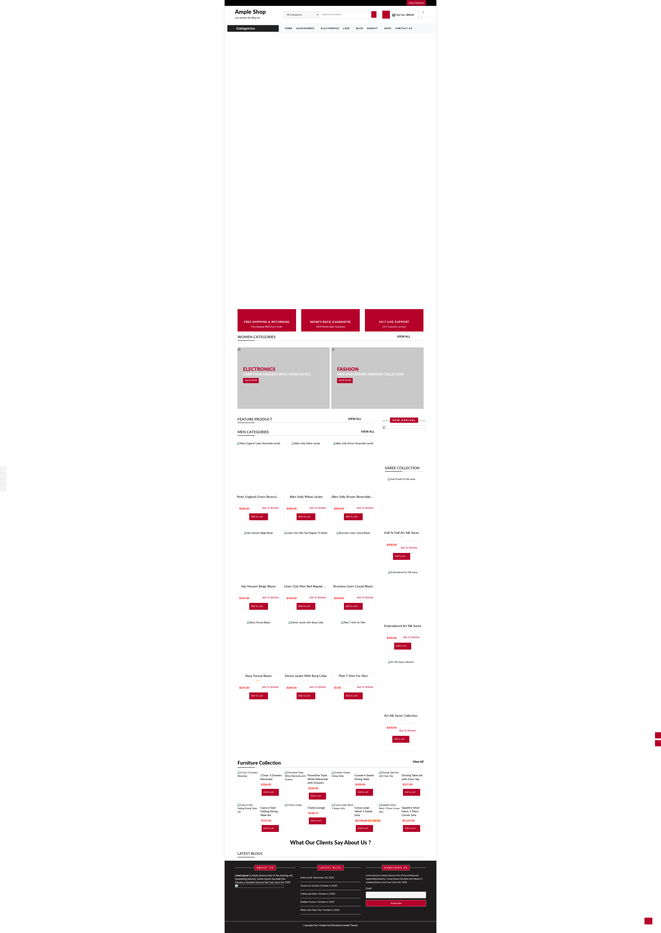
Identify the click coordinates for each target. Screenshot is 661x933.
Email (368, 888)
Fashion (348, 369)
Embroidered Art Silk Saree (402, 626)
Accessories (305, 28)
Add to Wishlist (270, 508)
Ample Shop (250, 12)
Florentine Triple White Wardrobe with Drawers (317, 779)
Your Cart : (401, 15)
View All (403, 336)
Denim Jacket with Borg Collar (306, 676)
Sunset (372, 28)
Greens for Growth (309, 886)
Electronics (330, 28)
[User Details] (658, 735)
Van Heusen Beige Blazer (258, 586)
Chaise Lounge (316, 807)
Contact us (403, 28)
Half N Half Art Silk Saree (401, 533)
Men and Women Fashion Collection (370, 374)
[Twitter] (2, 475)
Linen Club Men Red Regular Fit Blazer (306, 586)
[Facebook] (2, 469)
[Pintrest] (2, 482)
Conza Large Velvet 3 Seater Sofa (363, 811)
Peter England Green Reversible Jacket (258, 497)
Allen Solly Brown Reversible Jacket (353, 497)
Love (346, 28)
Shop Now (251, 380)
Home (288, 28)
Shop (387, 28)
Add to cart (257, 517)
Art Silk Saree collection (400, 715)
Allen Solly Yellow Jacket (306, 497)
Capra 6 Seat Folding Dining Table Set (269, 811)
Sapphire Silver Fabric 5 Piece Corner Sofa (411, 811)
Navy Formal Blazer (258, 676)
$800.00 (410, 15)
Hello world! (306, 878)
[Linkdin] (2, 488)
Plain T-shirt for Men (353, 676)
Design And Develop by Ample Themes (338, 925)
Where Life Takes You (311, 910)
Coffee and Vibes (308, 894)
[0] (422, 16)
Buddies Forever (308, 902)
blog (359, 28)
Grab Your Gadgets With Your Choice (277, 374)
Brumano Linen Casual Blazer (353, 586)
